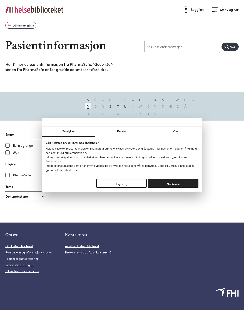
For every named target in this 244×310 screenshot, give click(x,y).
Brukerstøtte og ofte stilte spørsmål (88, 252)
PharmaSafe (22, 175)
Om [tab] (175, 131)
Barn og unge (23, 145)
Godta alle (173, 184)
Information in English (19, 265)
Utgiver (11, 164)
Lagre (119, 184)
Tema (9, 186)
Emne (9, 134)
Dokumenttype (16, 196)
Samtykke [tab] (68, 131)
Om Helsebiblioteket (19, 246)
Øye (16, 152)
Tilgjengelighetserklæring (22, 259)
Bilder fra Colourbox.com (22, 271)
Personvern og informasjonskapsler (28, 252)
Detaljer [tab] (122, 131)
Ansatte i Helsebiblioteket (82, 246)
